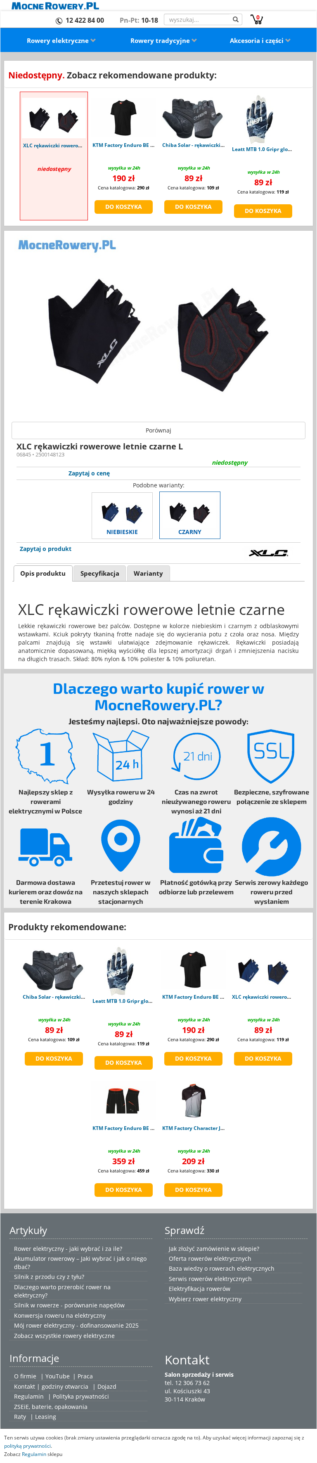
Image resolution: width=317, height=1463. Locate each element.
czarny (189, 532)
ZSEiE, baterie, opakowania (51, 1407)
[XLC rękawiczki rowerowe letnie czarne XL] (54, 118)
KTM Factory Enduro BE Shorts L (131, 1128)
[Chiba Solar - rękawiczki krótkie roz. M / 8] (193, 117)
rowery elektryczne (89, 1336)
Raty (20, 1416)
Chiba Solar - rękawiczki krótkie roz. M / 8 (212, 145)
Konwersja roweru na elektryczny (60, 1315)
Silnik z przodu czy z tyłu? (49, 1277)
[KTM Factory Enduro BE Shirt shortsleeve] (123, 117)
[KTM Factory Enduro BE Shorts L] (123, 1100)
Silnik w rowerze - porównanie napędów (69, 1305)
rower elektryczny (217, 1299)
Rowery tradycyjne (161, 40)
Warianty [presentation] (148, 573)
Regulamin (29, 1396)
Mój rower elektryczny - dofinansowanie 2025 (76, 1325)
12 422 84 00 (85, 20)
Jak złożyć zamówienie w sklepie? (214, 1249)
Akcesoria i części (257, 40)
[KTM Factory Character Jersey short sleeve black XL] (193, 1100)
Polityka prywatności (81, 1396)
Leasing (45, 1416)
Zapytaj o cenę (89, 473)
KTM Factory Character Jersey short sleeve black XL (224, 1128)
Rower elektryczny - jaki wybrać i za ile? (68, 1249)
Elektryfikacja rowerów (199, 1289)
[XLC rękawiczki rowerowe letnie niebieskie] (263, 969)
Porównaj (158, 430)
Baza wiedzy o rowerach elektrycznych (221, 1268)
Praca (85, 1376)
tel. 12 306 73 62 (187, 1383)
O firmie (25, 1376)
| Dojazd (104, 1386)
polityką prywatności (27, 1445)
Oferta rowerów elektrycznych (210, 1258)
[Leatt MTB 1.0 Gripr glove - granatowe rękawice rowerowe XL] (257, 120)
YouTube (57, 1376)
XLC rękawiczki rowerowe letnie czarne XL (74, 145)
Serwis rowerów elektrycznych (210, 1279)
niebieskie (122, 532)
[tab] (43, 573)
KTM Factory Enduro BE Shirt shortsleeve (142, 145)
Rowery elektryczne (58, 40)
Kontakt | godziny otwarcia (51, 1386)
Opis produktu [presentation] (43, 573)
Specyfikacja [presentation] (99, 573)
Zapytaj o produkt (45, 549)
